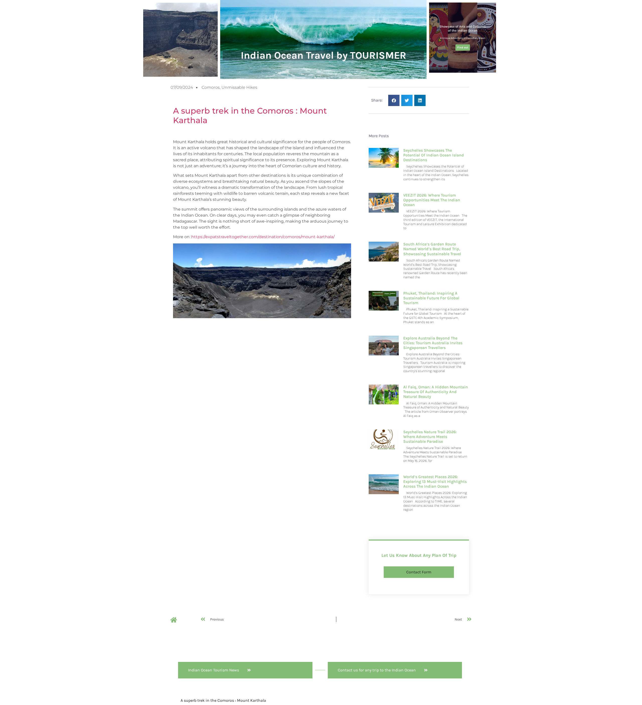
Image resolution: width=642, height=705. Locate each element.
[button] (393, 100)
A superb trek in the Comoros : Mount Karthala (250, 115)
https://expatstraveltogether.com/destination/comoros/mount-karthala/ (263, 236)
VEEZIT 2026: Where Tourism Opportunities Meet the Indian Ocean (431, 200)
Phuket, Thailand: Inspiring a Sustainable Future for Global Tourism (431, 298)
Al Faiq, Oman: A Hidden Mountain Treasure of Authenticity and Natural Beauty (435, 392)
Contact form (418, 572)
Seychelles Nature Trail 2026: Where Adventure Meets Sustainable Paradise (430, 436)
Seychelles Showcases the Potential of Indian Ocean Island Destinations (433, 155)
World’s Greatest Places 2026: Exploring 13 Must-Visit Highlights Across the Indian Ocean (435, 481)
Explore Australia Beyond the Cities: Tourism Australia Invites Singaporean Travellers (432, 343)
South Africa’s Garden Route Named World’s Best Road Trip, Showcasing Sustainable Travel (432, 249)
